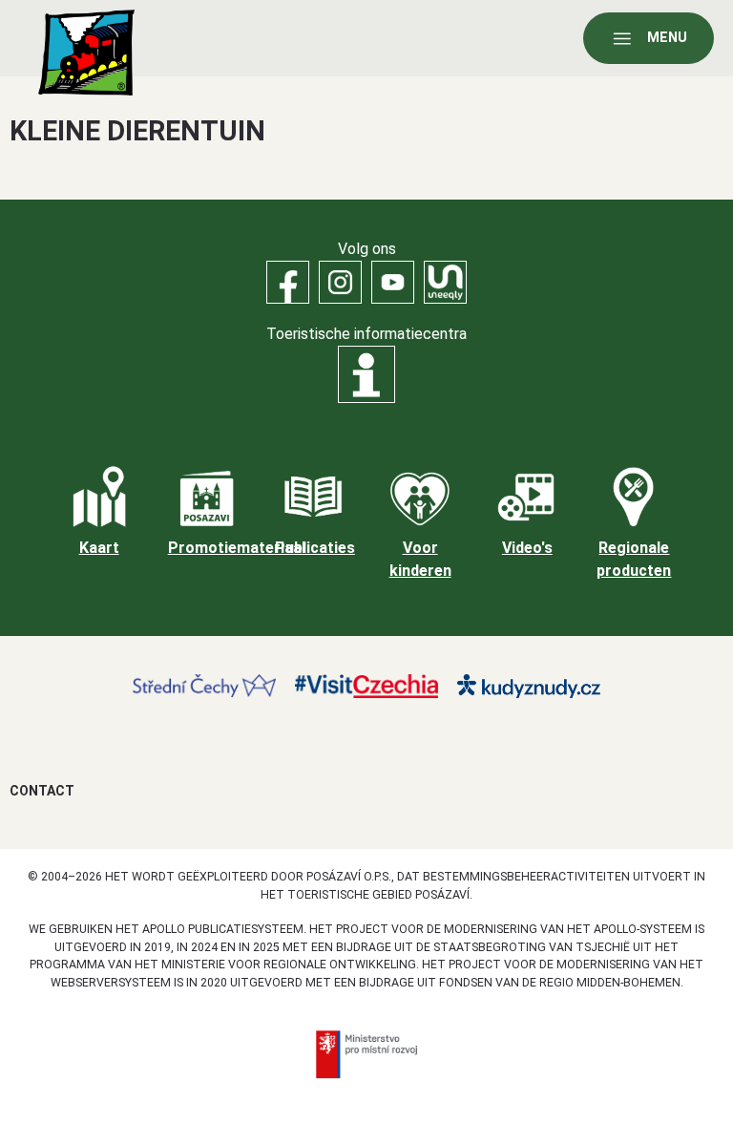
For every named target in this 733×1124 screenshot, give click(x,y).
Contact (42, 790)
